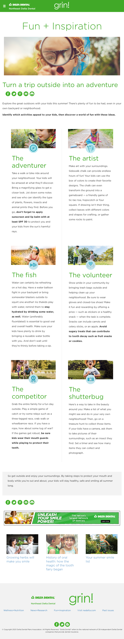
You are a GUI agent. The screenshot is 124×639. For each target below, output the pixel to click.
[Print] (32, 93)
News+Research (39, 610)
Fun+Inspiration (62, 610)
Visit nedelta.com (86, 610)
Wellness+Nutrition (13, 610)
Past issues (108, 610)
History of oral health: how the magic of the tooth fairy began (60, 563)
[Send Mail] (26, 93)
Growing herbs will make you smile (20, 559)
